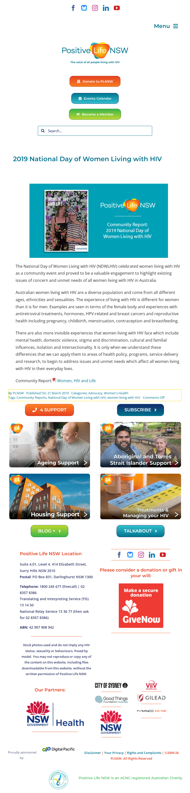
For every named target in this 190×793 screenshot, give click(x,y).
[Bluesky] (84, 8)
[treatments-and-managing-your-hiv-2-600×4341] (140, 475)
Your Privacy (114, 752)
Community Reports (32, 397)
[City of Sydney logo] (111, 684)
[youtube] (117, 8)
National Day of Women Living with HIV (77, 397)
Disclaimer (92, 752)
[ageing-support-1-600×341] (49, 423)
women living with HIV (123, 397)
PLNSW (18, 393)
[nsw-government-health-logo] (55, 701)
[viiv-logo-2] (151, 682)
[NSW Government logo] (111, 710)
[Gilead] (151, 695)
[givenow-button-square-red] (141, 585)
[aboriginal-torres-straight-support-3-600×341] (140, 423)
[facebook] (73, 8)
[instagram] (95, 8)
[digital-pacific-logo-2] (58, 749)
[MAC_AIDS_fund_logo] (151, 708)
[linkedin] (106, 8)
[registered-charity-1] (58, 772)
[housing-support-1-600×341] (49, 475)
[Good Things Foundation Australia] (111, 697)
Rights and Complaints (144, 752)
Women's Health (116, 393)
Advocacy (95, 393)
